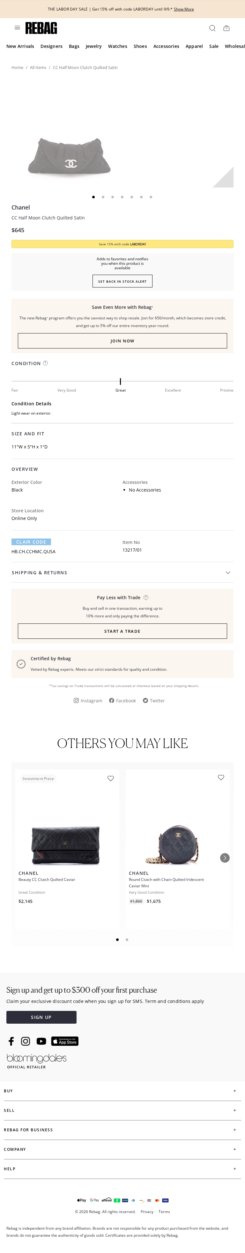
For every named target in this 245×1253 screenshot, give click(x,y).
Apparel (194, 46)
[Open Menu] (16, 27)
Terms (164, 1211)
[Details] (146, 597)
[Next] (225, 858)
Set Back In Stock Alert (122, 281)
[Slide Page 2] (127, 939)
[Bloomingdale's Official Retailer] (36, 1060)
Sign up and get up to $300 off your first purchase (81, 990)
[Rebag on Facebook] (12, 1041)
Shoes (140, 46)
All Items (38, 67)
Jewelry (94, 46)
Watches (117, 46)
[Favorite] (111, 778)
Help (9, 1169)
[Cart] (226, 28)
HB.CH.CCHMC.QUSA (33, 551)
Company (15, 1149)
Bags (74, 46)
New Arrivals (20, 46)
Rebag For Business (28, 1130)
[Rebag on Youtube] (42, 1041)
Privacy (147, 1211)
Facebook (126, 701)
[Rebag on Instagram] (25, 1041)
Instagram (91, 701)
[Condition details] (45, 363)
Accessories (166, 46)
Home (17, 67)
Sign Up (41, 1017)
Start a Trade (122, 631)
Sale (214, 46)
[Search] (212, 28)
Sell (9, 1110)
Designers (52, 46)
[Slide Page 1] (118, 939)
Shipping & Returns (39, 572)
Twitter (157, 701)
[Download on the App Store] (64, 1041)
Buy (8, 1091)
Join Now (123, 341)
